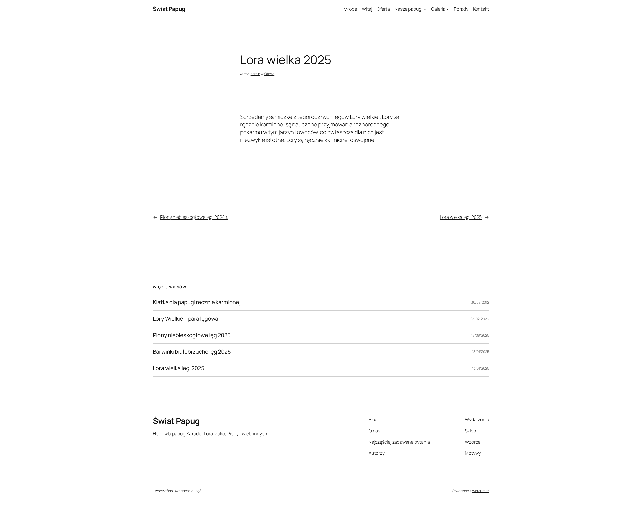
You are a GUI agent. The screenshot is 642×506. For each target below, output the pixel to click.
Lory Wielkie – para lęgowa (185, 319)
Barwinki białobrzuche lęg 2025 (192, 352)
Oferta (269, 73)
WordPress (480, 490)
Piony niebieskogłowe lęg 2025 (192, 335)
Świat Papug (169, 9)
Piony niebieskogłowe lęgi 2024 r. (194, 217)
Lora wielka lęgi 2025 (461, 217)
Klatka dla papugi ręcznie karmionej (197, 302)
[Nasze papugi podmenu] (425, 9)
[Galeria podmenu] (447, 9)
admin (255, 73)
